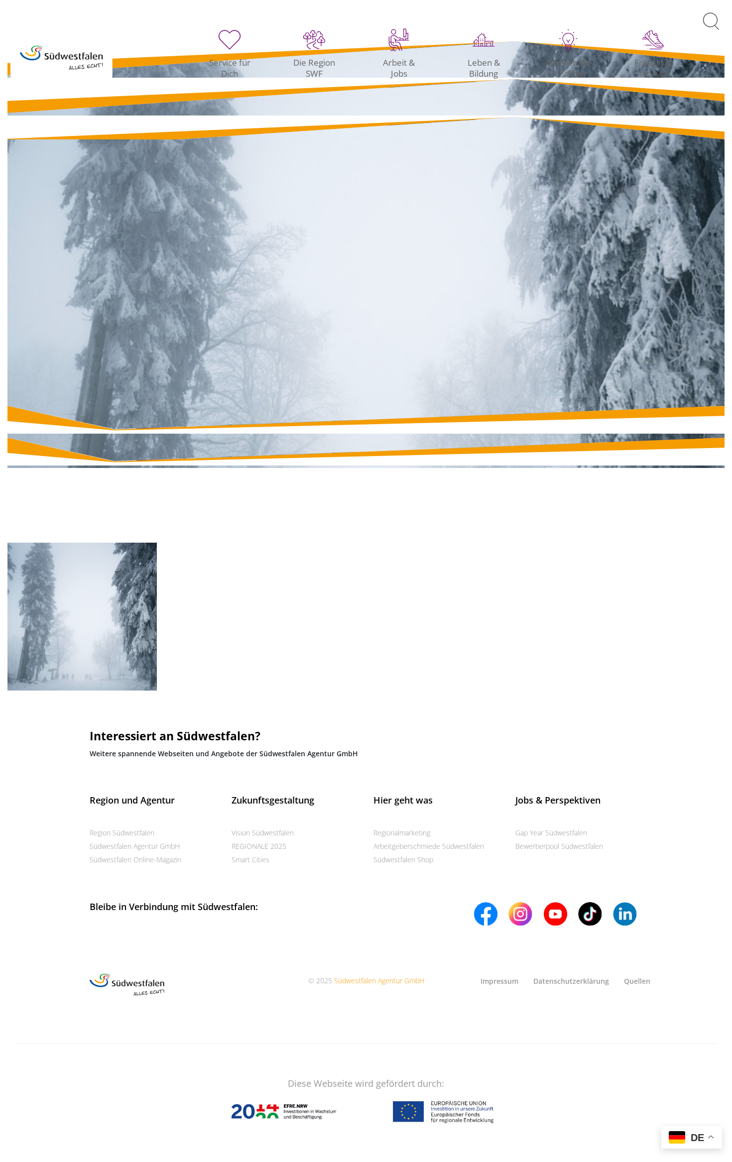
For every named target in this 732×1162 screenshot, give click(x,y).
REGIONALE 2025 (259, 846)
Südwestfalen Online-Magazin (135, 859)
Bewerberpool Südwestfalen (559, 846)
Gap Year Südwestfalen (551, 832)
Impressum (499, 981)
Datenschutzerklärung (571, 981)
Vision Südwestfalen (263, 832)
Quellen (637, 981)
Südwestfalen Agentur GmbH (135, 846)
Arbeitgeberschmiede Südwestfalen (428, 846)
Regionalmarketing (401, 832)
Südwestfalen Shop (403, 859)
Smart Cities (250, 859)
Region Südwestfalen (122, 832)
